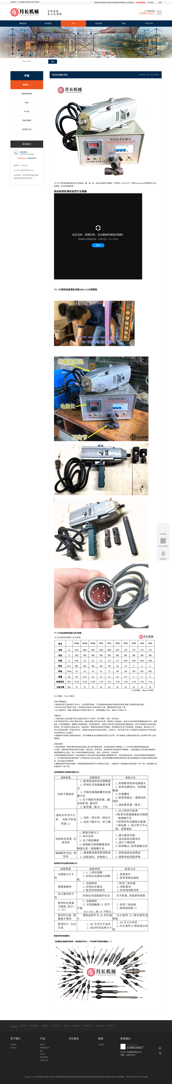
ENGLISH (149, 23)
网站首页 (23, 23)
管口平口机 (56, 1026)
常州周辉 (59, 1077)
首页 (148, 75)
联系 (160, 2)
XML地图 (144, 1077)
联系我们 (126, 1038)
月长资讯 (98, 23)
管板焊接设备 (27, 94)
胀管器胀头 (90, 1077)
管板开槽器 (26, 120)
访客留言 (101, 1044)
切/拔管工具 (26, 129)
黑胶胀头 (123, 2)
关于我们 (151, 2)
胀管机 (96, 2)
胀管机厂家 (87, 1026)
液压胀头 (102, 1077)
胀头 (27, 103)
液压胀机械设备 (80, 1077)
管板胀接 (76, 1026)
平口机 (26, 111)
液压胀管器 (116, 2)
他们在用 (13, 1048)
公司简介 (13, 1044)
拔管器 (66, 1026)
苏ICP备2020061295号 (133, 1077)
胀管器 (109, 2)
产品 (73, 23)
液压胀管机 (103, 2)
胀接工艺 (110, 1077)
